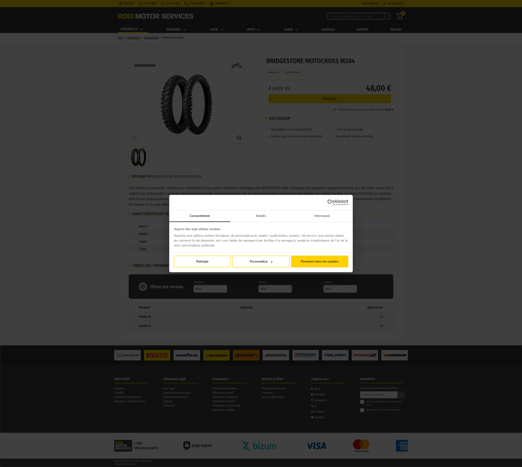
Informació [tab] (322, 216)
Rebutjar (202, 261)
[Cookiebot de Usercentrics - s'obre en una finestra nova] (330, 202)
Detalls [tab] (261, 216)
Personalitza (259, 261)
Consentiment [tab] (200, 216)
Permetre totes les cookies (319, 261)
